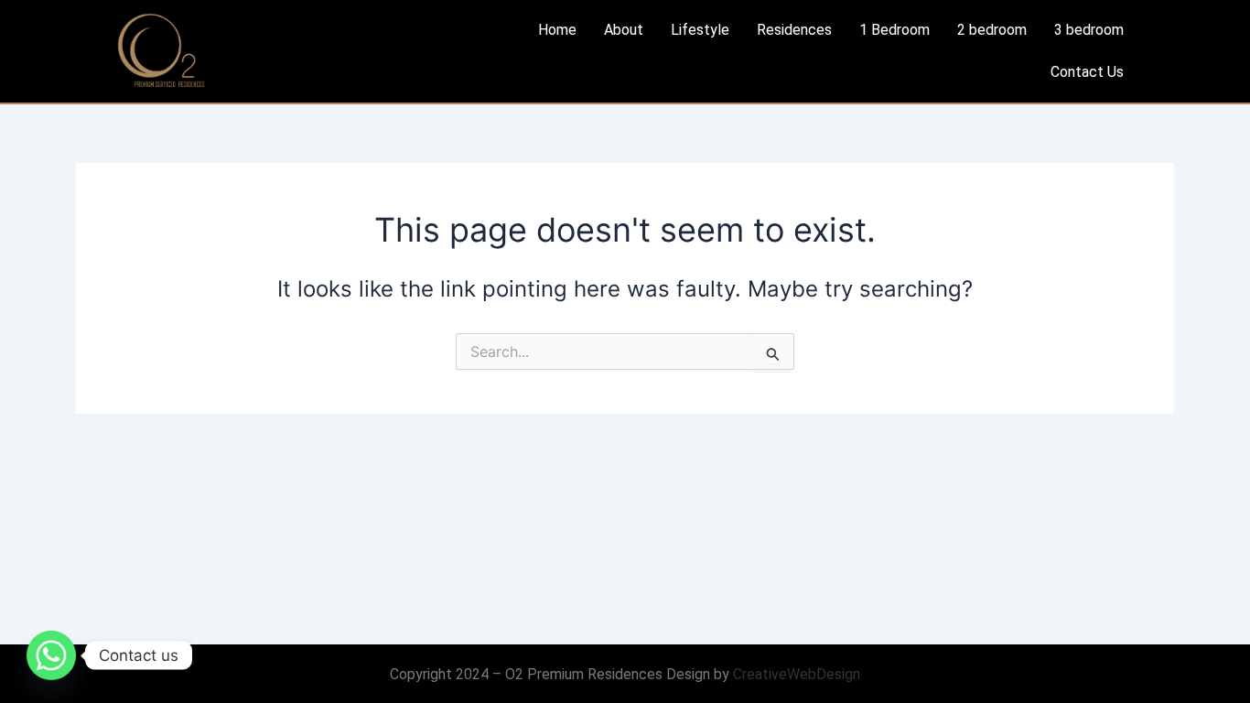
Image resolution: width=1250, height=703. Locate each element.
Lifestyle (700, 29)
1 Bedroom (894, 29)
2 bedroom (992, 29)
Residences (794, 29)
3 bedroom (1089, 29)
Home (557, 29)
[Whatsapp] (51, 655)
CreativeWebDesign (796, 674)
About (623, 29)
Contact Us (1087, 72)
